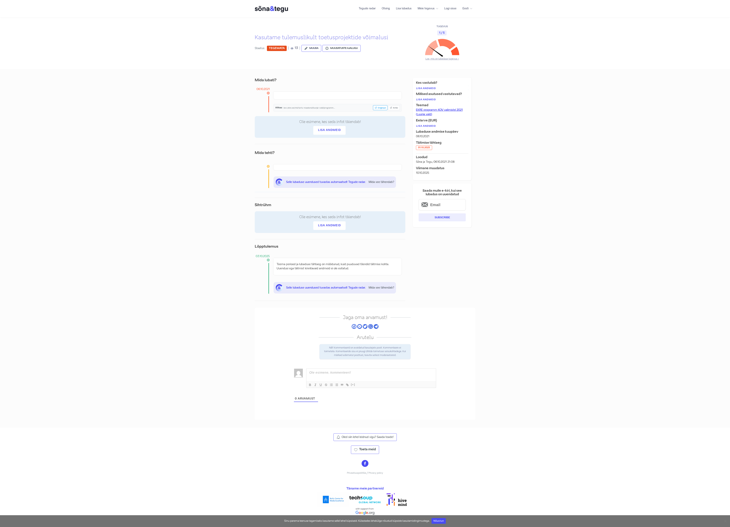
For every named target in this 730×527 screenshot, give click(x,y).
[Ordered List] (331, 385)
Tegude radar (367, 8)
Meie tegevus (426, 8)
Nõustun (438, 520)
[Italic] (315, 385)
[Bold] (310, 385)
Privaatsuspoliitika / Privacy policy (365, 473)
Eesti (466, 8)
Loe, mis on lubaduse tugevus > (442, 59)
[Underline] (320, 385)
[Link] (347, 385)
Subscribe (442, 217)
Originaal (382, 108)
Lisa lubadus (404, 8)
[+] (353, 384)
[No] (725, 521)
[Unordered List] (336, 385)
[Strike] (326, 385)
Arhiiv (395, 108)
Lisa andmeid (329, 130)
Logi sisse (450, 8)
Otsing (386, 8)
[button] (311, 48)
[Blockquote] (342, 385)
